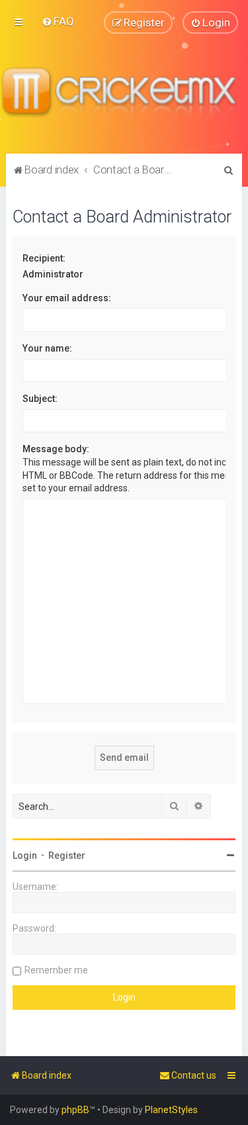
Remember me (56, 970)
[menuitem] (57, 21)
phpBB (75, 1109)
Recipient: (43, 258)
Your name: (47, 348)
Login (25, 855)
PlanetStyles (171, 1109)
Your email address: (66, 298)
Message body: (55, 449)
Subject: (40, 398)
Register (66, 855)
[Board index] (124, 93)
